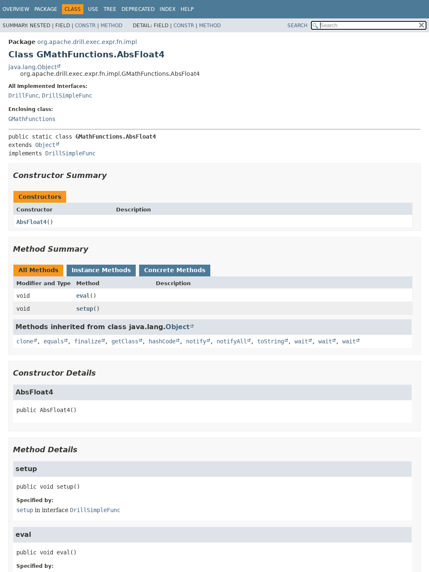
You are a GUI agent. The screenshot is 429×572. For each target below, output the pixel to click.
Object (45, 145)
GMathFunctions (31, 119)
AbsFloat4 (31, 222)
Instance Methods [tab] (101, 270)
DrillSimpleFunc (67, 95)
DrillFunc (23, 95)
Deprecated (138, 9)
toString (270, 341)
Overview (16, 9)
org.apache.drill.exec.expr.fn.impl (87, 42)
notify (196, 341)
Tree (109, 9)
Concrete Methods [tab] (174, 270)
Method (111, 25)
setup (84, 308)
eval (83, 295)
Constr (85, 25)
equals (54, 341)
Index (168, 9)
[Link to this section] (112, 175)
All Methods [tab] (38, 270)
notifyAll (232, 341)
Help (187, 9)
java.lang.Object (32, 67)
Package (45, 9)
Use (93, 9)
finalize (87, 341)
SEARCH (297, 25)
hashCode (162, 341)
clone (24, 341)
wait (301, 341)
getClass (124, 341)
